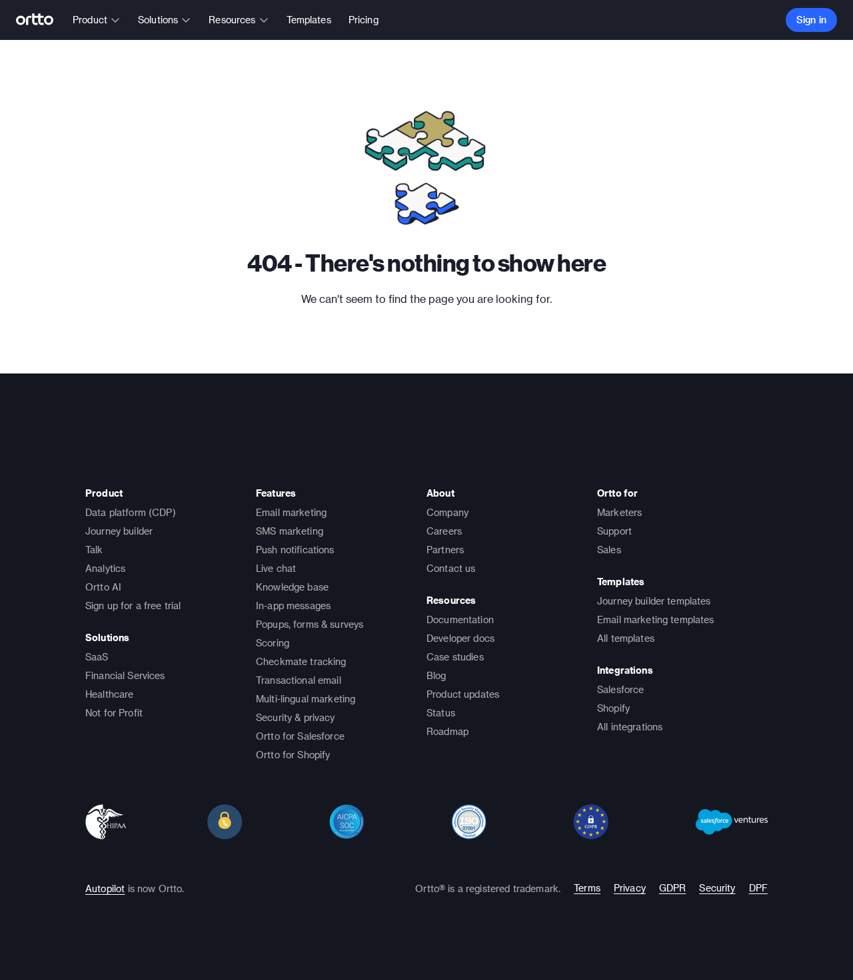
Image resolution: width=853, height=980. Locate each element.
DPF (758, 887)
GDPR (672, 887)
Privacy (630, 887)
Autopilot (105, 888)
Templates (309, 19)
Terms (587, 887)
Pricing (364, 19)
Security (717, 887)
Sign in (811, 19)
